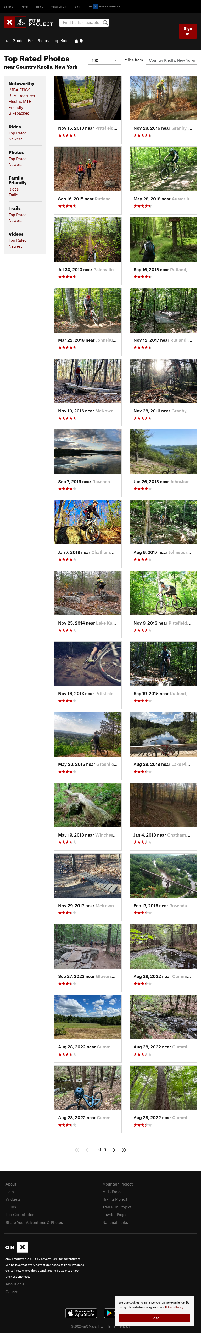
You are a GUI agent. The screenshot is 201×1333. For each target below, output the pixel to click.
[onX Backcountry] (104, 7)
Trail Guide (14, 40)
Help (9, 1191)
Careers (12, 1291)
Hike (39, 6)
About (10, 1184)
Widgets (12, 1199)
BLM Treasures (22, 95)
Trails (13, 194)
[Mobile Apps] (79, 40)
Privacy (125, 1326)
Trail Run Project (116, 1207)
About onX (14, 1284)
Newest (15, 139)
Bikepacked (19, 113)
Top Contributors (20, 1214)
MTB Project (113, 1191)
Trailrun (59, 6)
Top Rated (18, 133)
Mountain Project (117, 1184)
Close (154, 1318)
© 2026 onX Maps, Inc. (87, 1326)
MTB (25, 6)
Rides (14, 189)
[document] (154, 1311)
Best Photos (38, 40)
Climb (9, 6)
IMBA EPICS (20, 89)
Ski (77, 6)
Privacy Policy (174, 1307)
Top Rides (61, 40)
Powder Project (115, 1214)
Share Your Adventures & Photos (34, 1222)
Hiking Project (114, 1199)
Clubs (10, 1207)
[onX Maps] (16, 1251)
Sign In (188, 31)
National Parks (115, 1222)
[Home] (31, 22)
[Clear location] (194, 60)
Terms (111, 1326)
